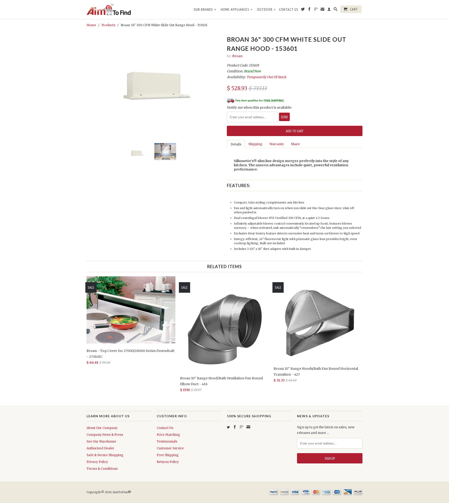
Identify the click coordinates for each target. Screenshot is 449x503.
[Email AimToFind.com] (248, 427)
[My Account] (329, 10)
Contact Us (288, 9)
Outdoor (266, 9)
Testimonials (167, 442)
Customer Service (170, 448)
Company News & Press (105, 435)
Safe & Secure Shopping (105, 455)
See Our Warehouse (101, 442)
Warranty (276, 144)
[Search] (336, 10)
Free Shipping (168, 455)
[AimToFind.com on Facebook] (309, 10)
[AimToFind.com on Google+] (316, 10)
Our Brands (205, 9)
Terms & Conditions (102, 469)
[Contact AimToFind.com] (323, 10)
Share (295, 144)
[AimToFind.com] (119, 9)
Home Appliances (237, 9)
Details (236, 144)
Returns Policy (168, 462)
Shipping (255, 144)
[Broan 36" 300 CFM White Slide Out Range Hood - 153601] (154, 87)
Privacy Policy (97, 462)
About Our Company (102, 428)
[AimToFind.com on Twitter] (303, 10)
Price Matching (168, 435)
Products (108, 25)
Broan (237, 56)
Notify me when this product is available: (259, 107)
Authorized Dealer (100, 448)
